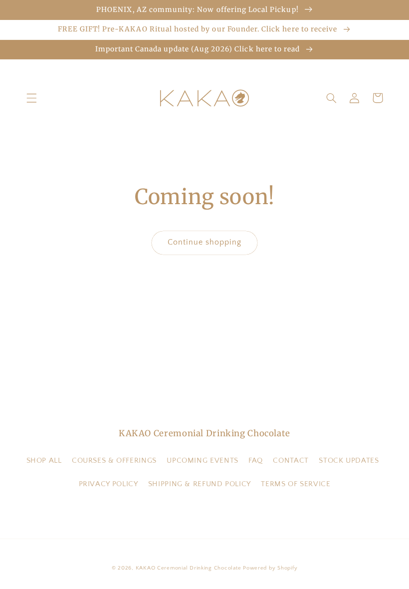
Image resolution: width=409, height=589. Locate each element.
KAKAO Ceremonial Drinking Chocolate (188, 568)
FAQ (255, 461)
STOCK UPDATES (349, 461)
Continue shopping (205, 242)
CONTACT (290, 461)
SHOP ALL (44, 461)
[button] (31, 97)
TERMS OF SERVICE (295, 484)
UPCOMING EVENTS (202, 461)
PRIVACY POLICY (108, 484)
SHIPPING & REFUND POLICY (199, 484)
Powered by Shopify (270, 568)
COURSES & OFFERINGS (114, 461)
